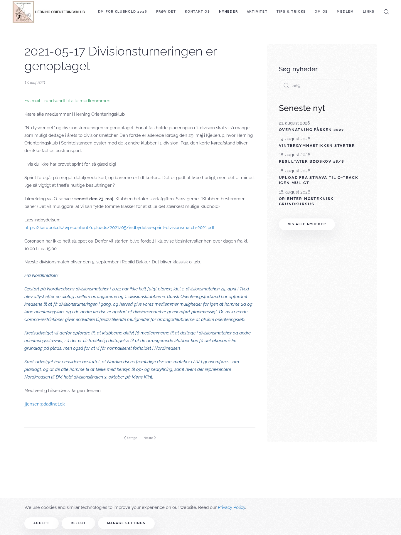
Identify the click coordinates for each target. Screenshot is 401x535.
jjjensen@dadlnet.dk (44, 404)
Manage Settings (126, 523)
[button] (386, 11)
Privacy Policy (231, 507)
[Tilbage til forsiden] (48, 11)
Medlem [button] (345, 12)
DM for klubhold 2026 (122, 12)
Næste (148, 438)
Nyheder (228, 12)
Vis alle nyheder (307, 224)
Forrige (132, 438)
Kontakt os (197, 12)
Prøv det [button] (166, 12)
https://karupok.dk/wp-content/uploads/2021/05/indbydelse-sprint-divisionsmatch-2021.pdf (119, 227)
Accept (41, 523)
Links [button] (369, 12)
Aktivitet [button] (257, 12)
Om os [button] (321, 12)
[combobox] (314, 85)
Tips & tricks (291, 12)
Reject (78, 523)
